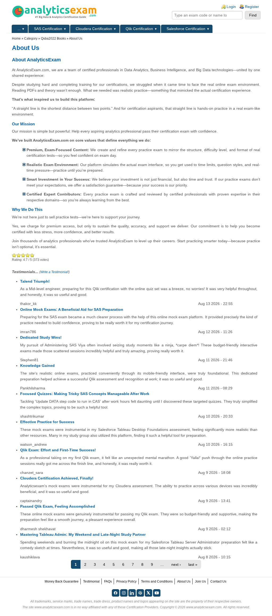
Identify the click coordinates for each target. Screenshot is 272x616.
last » (192, 564)
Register (252, 7)
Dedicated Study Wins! (41, 337)
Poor (14, 255)
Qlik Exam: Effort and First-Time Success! (58, 450)
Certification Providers (142, 607)
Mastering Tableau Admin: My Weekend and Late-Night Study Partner (83, 534)
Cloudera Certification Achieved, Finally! (57, 478)
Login (231, 7)
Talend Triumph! (35, 281)
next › (176, 564)
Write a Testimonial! (54, 272)
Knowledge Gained (37, 365)
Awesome (31, 255)
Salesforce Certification (186, 29)
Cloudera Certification (94, 29)
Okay (18, 255)
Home (16, 38)
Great (28, 255)
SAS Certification (48, 29)
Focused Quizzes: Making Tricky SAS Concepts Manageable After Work (84, 394)
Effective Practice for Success (47, 422)
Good (23, 255)
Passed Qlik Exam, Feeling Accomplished (57, 506)
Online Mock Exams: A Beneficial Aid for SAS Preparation (71, 309)
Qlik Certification (139, 29)
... (19, 29)
